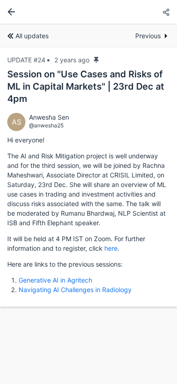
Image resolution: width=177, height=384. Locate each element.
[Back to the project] (9, 12)
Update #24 (26, 60)
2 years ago (71, 60)
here (111, 248)
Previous (148, 36)
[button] (166, 12)
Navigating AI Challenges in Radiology (75, 289)
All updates (32, 36)
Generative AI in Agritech (55, 280)
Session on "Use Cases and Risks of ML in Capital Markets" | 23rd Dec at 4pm (85, 86)
